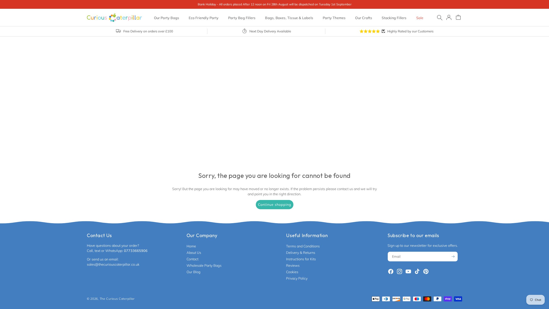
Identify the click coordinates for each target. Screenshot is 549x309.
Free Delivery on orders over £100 (148, 31)
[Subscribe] (453, 256)
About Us (194, 252)
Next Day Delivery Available (270, 31)
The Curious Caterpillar (117, 299)
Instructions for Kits (301, 259)
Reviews (293, 265)
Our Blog (194, 272)
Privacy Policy (297, 278)
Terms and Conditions (303, 246)
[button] (166, 17)
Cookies (292, 272)
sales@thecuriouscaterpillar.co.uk (113, 264)
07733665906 (136, 250)
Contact (192, 259)
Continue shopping (274, 204)
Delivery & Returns (300, 252)
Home (191, 246)
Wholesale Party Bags (204, 265)
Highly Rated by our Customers (410, 31)
